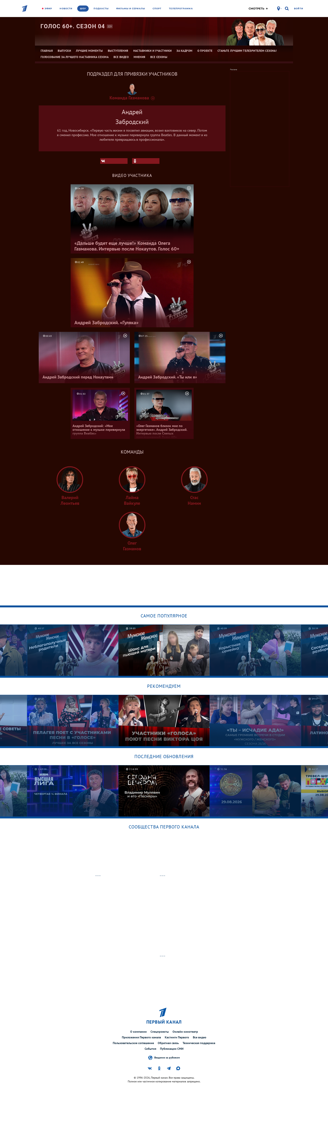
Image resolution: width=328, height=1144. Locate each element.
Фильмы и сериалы (130, 8)
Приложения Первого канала (141, 1037)
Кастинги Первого (177, 1037)
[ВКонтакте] (114, 161)
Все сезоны (158, 57)
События (150, 1049)
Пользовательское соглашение (133, 1043)
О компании (138, 1031)
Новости (66, 8)
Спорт (157, 8)
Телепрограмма (181, 8)
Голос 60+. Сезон (72, 26)
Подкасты (101, 8)
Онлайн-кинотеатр (185, 1031)
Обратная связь (168, 1043)
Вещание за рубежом (167, 1057)
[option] (72, 650)
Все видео (199, 1037)
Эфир (48, 8)
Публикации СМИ (172, 1049)
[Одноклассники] (145, 161)
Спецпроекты (160, 1031)
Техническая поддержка (199, 1043)
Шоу (83, 8)
